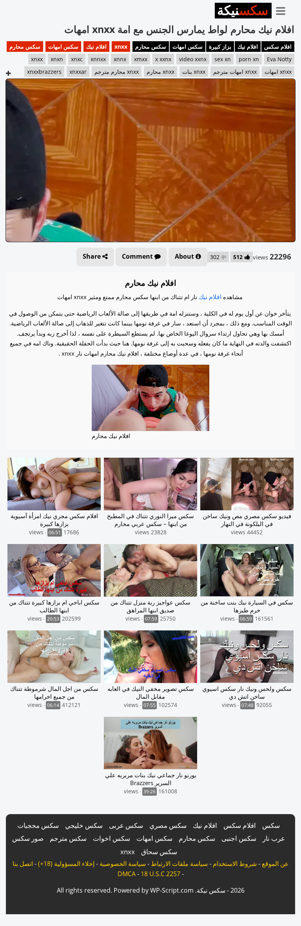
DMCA (127, 873)
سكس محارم (150, 46)
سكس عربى (126, 825)
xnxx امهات (278, 71)
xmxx (140, 59)
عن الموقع (275, 863)
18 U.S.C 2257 (160, 873)
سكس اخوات (111, 838)
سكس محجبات (38, 825)
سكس (271, 825)
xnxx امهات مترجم (235, 71)
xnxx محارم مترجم (116, 71)
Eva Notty (279, 59)
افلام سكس (278, 46)
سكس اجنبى (238, 838)
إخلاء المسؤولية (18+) (66, 863)
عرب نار (274, 838)
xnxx (120, 46)
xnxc (77, 59)
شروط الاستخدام (235, 863)
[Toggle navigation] (283, 9)
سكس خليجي (84, 825)
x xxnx (163, 59)
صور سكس (28, 838)
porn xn (249, 59)
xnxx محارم (160, 71)
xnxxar (78, 71)
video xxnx (193, 59)
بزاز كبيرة (220, 46)
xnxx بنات (193, 71)
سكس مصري (168, 825)
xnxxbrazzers (44, 71)
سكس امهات (187, 46)
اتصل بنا (23, 863)
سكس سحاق (159, 851)
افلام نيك (248, 46)
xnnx (120, 59)
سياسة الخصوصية (123, 863)
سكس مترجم (68, 838)
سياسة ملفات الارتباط (179, 863)
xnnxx (98, 59)
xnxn (57, 59)
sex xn (222, 59)
